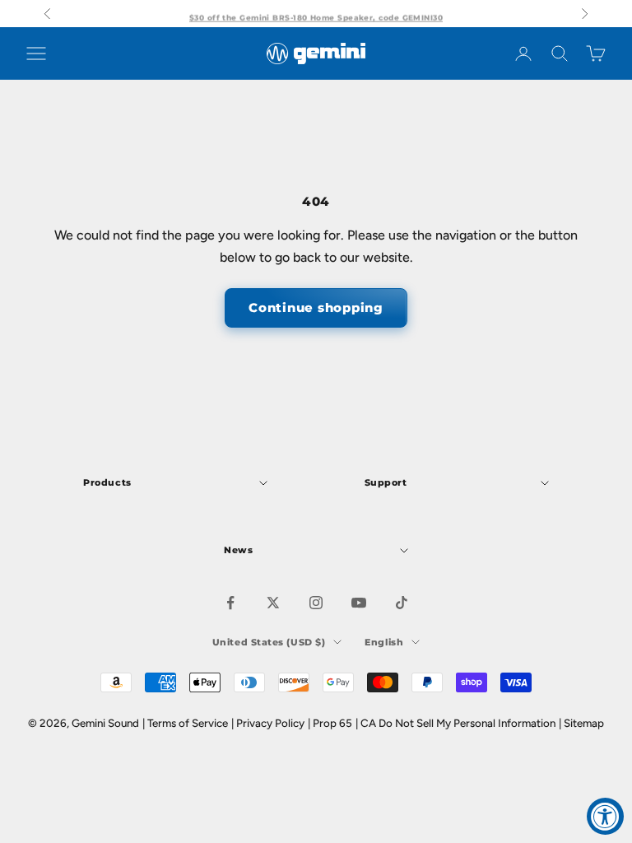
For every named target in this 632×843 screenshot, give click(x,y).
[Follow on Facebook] (230, 602)
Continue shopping (316, 307)
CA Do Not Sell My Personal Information (457, 722)
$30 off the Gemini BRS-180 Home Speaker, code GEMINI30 (316, 13)
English (384, 642)
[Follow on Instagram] (316, 602)
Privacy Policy (270, 722)
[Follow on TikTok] (401, 602)
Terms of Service (187, 722)
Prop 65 (332, 722)
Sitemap (584, 722)
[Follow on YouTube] (359, 602)
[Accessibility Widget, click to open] (605, 816)
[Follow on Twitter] (273, 602)
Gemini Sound (105, 722)
